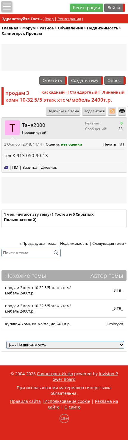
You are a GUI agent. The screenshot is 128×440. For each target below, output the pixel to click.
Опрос (114, 80)
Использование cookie (67, 401)
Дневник (49, 167)
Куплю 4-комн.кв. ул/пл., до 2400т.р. (38, 324)
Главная (10, 28)
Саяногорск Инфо (55, 373)
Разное (47, 28)
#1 (122, 144)
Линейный (113, 92)
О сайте (72, 407)
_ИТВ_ (117, 290)
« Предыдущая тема (38, 243)
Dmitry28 (115, 324)
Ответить (52, 80)
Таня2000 (33, 125)
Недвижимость (102, 28)
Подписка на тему (63, 110)
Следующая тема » (109, 243)
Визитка (29, 167)
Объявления (70, 28)
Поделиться (94, 110)
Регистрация (86, 7)
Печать (109, 144)
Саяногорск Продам (22, 33)
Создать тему (84, 80)
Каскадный (53, 92)
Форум (29, 28)
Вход (49, 18)
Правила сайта (25, 401)
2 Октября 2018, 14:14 (23, 144)
